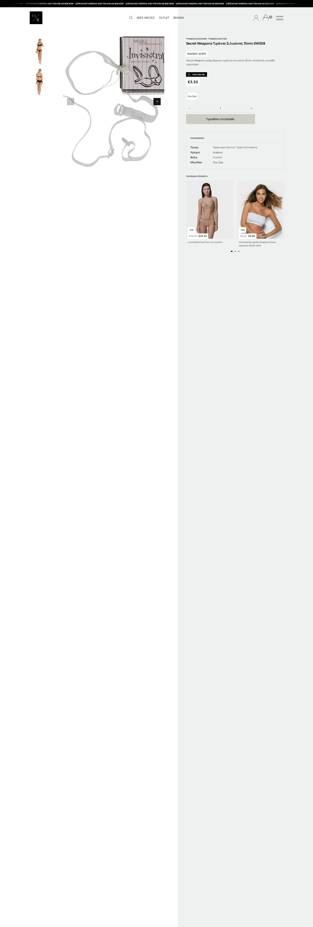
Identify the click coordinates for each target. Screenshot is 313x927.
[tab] (232, 251)
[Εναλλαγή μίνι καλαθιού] (265, 17)
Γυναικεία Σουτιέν (217, 38)
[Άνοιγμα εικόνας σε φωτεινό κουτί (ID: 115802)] (113, 101)
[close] (279, 18)
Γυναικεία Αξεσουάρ (196, 38)
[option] (192, 96)
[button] (70, 101)
